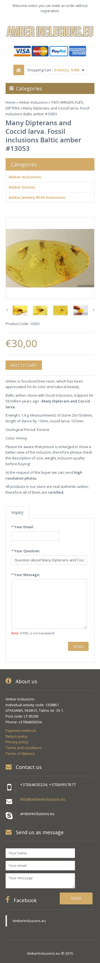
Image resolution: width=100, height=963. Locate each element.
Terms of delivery (20, 753)
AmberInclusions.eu (29, 920)
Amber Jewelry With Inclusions (37, 197)
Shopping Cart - (53, 69)
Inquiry (17, 512)
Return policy (17, 736)
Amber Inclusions (33, 102)
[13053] (50, 258)
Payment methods (21, 730)
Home (11, 102)
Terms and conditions (24, 747)
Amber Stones (22, 187)
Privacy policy (17, 741)
